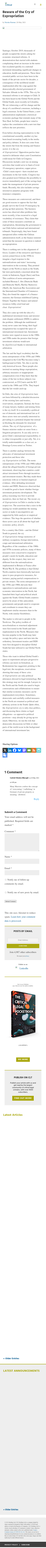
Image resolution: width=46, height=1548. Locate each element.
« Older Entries (11, 1358)
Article (31, 1164)
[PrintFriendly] (38, 750)
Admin (9, 1323)
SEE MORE (23, 1059)
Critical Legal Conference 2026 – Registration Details (20, 1451)
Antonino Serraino (13, 1164)
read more (9, 1190)
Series (28, 1323)
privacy (27, 956)
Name (8, 856)
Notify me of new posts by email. (23, 892)
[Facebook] (14, 750)
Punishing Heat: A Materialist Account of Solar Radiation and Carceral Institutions (20, 1235)
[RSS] (33, 750)
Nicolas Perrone (10, 22)
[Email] (29, 750)
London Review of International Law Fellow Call (22, 1409)
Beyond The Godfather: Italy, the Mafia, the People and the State (21, 1156)
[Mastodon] (24, 750)
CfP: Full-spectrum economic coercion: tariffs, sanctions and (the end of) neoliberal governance (22, 1495)
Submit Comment (10, 901)
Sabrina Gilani (11, 1245)
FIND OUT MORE (23, 1098)
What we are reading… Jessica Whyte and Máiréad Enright (20, 1315)
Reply (36, 798)
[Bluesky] (19, 750)
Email (8, 868)
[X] (5, 750)
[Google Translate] (5, 755)
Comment (10, 831)
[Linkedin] (9, 750)
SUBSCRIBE (23, 946)
